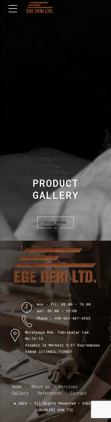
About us (40, 386)
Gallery (20, 393)
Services (67, 386)
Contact (78, 393)
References (49, 393)
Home (17, 386)
